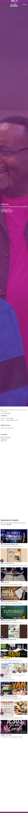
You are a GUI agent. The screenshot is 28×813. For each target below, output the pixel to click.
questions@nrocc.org (12, 420)
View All (9, 524)
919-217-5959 (9, 418)
